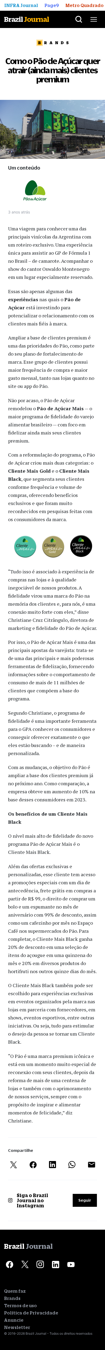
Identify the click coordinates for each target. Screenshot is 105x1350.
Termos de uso (20, 1305)
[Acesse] (9, 1264)
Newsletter (17, 1327)
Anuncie (13, 1320)
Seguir (84, 1200)
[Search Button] (78, 19)
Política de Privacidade (31, 1312)
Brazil (26, 19)
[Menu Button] (93, 19)
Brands (12, 1298)
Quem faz (15, 1291)
